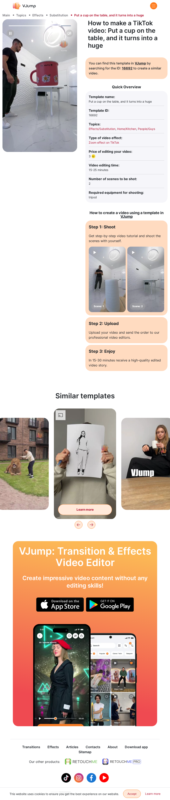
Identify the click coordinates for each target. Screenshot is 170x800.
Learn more (23, 500)
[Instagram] (79, 777)
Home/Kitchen (126, 129)
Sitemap (85, 752)
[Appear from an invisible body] (62, 675)
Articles (72, 747)
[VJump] (24, 5)
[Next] (91, 525)
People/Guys (146, 129)
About (113, 747)
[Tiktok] (66, 777)
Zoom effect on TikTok (104, 142)
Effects (37, 15)
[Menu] (153, 5)
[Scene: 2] (145, 279)
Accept (132, 793)
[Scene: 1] (107, 279)
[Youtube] (104, 777)
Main (6, 15)
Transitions (31, 747)
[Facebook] (92, 777)
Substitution (59, 15)
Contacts (93, 747)
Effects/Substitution (102, 129)
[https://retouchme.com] (81, 762)
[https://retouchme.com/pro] (121, 762)
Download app (136, 747)
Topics (21, 15)
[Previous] (79, 525)
